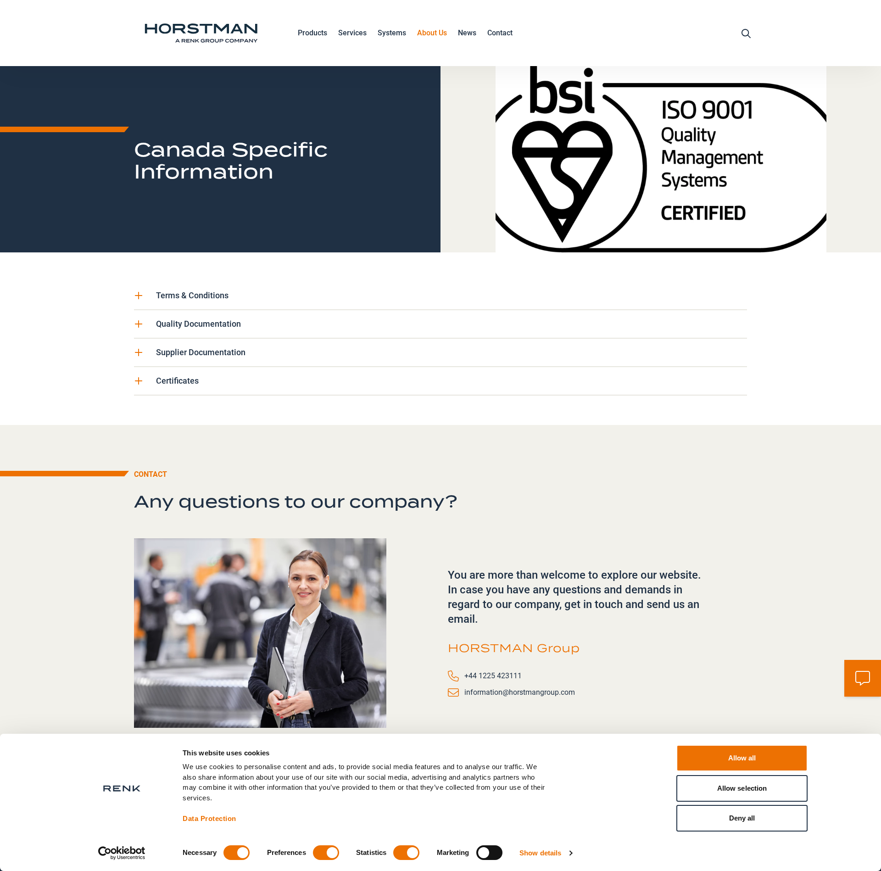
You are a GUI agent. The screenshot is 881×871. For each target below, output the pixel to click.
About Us (432, 32)
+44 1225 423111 (493, 675)
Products (312, 32)
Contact (500, 32)
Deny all (742, 818)
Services (352, 32)
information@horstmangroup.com (519, 692)
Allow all (742, 758)
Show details (540, 853)
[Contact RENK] (862, 678)
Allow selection (742, 788)
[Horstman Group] (201, 33)
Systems (392, 32)
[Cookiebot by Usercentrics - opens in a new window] (122, 853)
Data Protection (209, 818)
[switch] (326, 852)
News (467, 32)
